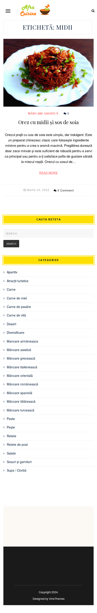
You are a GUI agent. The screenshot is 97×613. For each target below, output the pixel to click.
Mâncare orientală (20, 375)
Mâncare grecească (21, 358)
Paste (11, 418)
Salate (11, 453)
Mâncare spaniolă (19, 393)
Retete (11, 436)
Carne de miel (17, 298)
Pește (11, 427)
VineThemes (57, 598)
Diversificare (15, 332)
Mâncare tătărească (21, 401)
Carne (11, 289)
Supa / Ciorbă (16, 470)
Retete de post (17, 444)
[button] (8, 11)
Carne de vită (16, 315)
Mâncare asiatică (43, 113)
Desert (11, 324)
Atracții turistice (17, 281)
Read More (48, 172)
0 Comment (66, 190)
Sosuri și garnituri (19, 461)
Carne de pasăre (19, 306)
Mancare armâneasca (22, 341)
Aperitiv (12, 272)
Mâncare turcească (20, 410)
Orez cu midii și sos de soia (48, 122)
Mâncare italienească (22, 367)
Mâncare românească (22, 384)
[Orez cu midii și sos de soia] (48, 73)
